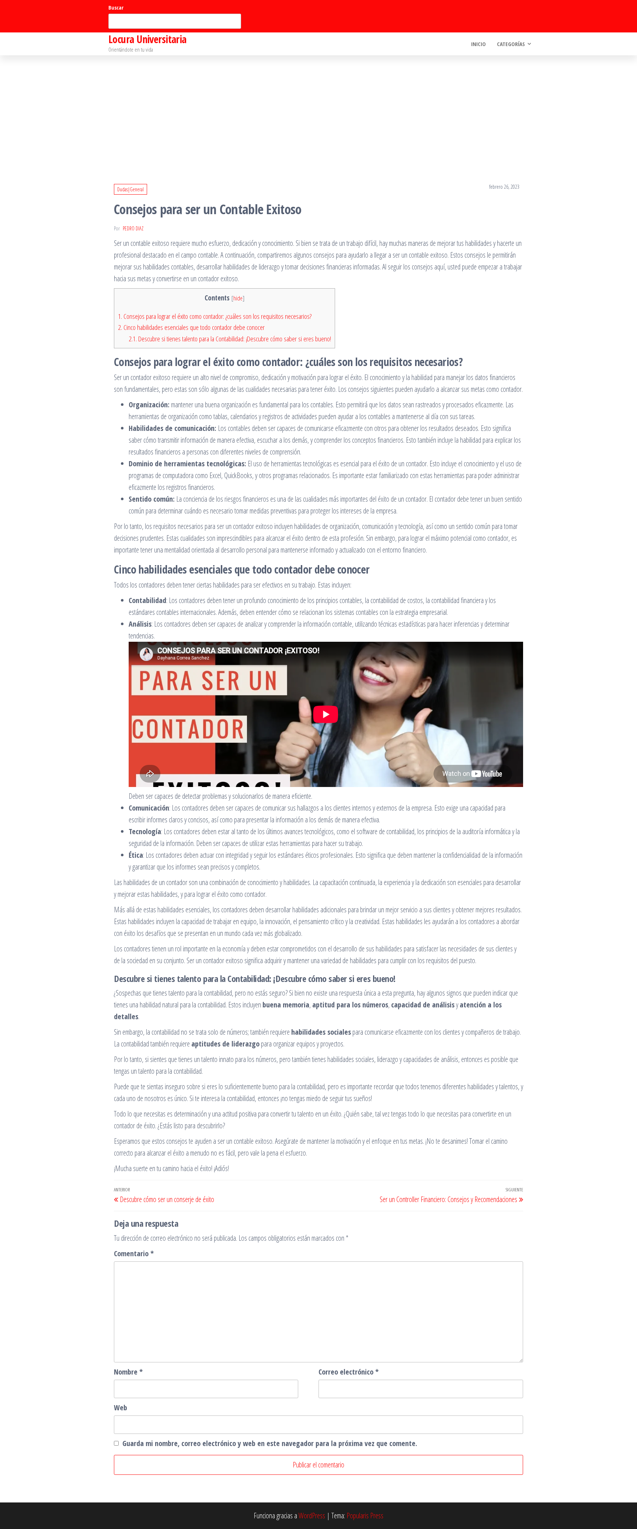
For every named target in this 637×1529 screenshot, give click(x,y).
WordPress (312, 1516)
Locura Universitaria (147, 39)
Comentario (134, 1253)
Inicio (478, 44)
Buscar (115, 7)
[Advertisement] (318, 110)
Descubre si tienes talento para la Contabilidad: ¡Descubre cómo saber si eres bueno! (230, 339)
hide (238, 298)
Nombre (128, 1372)
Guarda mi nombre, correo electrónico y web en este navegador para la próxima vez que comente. (269, 1443)
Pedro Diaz (133, 228)
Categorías (511, 44)
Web (120, 1408)
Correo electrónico (348, 1372)
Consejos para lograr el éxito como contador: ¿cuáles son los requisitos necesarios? (214, 316)
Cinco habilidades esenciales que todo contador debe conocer (191, 327)
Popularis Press (365, 1516)
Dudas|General (130, 189)
